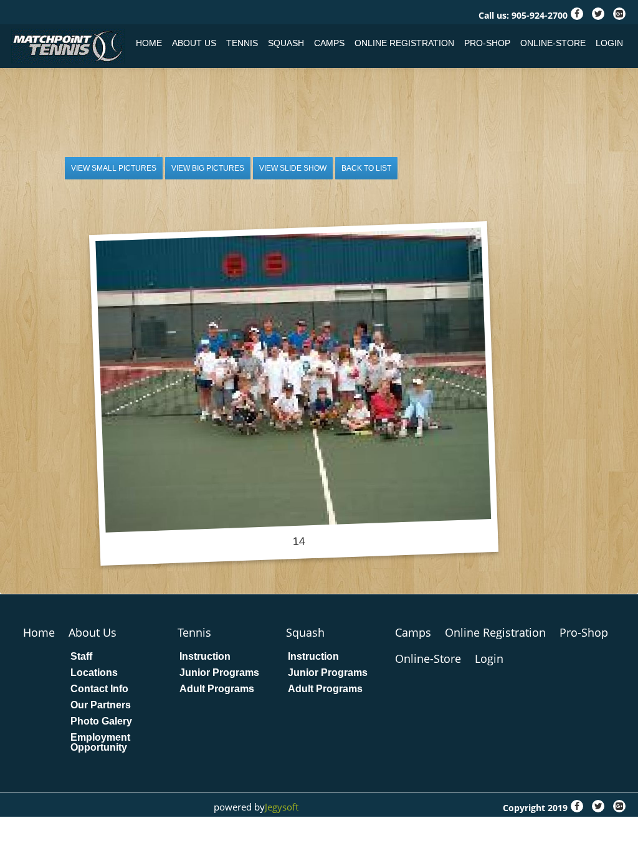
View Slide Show (292, 168)
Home (149, 43)
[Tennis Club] (70, 46)
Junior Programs (219, 673)
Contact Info (99, 689)
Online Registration (404, 43)
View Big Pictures (207, 168)
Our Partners (100, 705)
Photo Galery (101, 721)
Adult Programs (216, 689)
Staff (81, 657)
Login (609, 43)
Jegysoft (281, 807)
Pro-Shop (487, 43)
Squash (286, 43)
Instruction (205, 657)
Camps (329, 43)
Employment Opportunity (100, 743)
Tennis (242, 43)
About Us (194, 43)
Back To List (366, 168)
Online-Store (553, 43)
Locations (94, 673)
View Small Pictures (113, 168)
